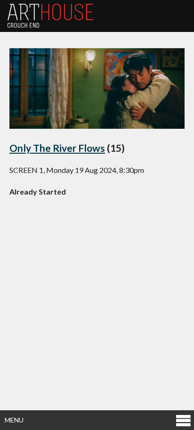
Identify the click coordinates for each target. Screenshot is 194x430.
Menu (14, 420)
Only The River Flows (57, 148)
